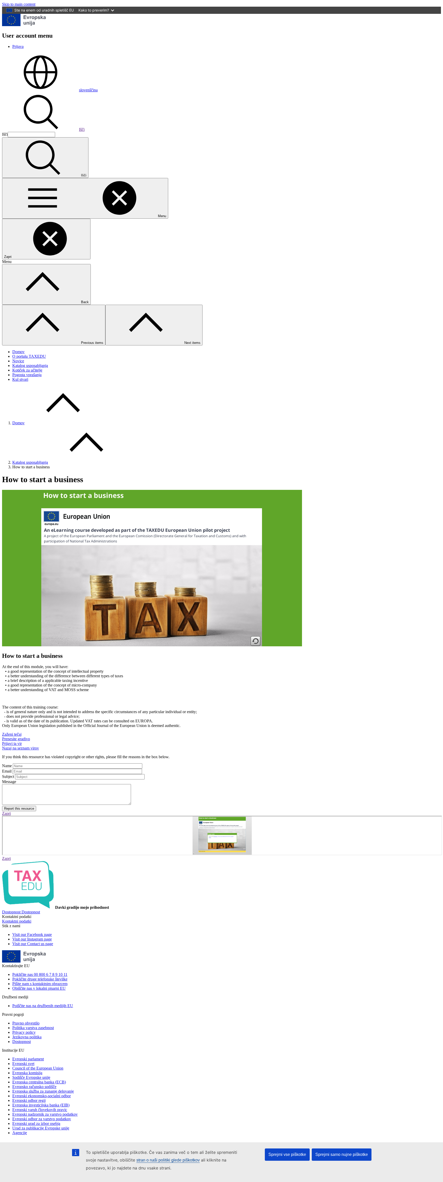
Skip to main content (18, 4)
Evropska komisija (27, 1073)
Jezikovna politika (27, 1037)
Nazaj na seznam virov (20, 748)
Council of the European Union (37, 1068)
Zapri (6, 813)
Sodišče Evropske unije (31, 1077)
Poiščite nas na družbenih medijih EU (42, 1006)
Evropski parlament (28, 1059)
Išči (82, 129)
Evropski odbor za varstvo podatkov (41, 1119)
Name (7, 766)
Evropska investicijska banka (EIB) (40, 1105)
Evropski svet (23, 1063)
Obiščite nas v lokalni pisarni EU (39, 988)
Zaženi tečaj (12, 734)
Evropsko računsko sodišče (34, 1086)
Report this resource (19, 808)
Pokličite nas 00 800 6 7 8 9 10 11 (39, 974)
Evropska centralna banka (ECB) (39, 1082)
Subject (8, 776)
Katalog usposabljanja (30, 365)
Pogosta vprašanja (27, 375)
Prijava (18, 46)
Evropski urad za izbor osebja (36, 1123)
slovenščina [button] (88, 90)
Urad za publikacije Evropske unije (40, 1128)
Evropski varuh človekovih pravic (39, 1109)
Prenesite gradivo (16, 739)
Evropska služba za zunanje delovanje (43, 1091)
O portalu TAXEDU (29, 356)
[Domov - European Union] (24, 25)
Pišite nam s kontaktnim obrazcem (39, 984)
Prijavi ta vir (12, 743)
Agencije (19, 1133)
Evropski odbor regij (29, 1100)
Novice (18, 361)
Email (7, 771)
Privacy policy (24, 1032)
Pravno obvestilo (25, 1023)
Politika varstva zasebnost (33, 1028)
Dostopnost (21, 1041)
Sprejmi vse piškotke (287, 1154)
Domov (18, 352)
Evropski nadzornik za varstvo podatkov (45, 1114)
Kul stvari (20, 379)
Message (9, 781)
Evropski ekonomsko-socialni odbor (41, 1096)
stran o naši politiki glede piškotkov (168, 1160)
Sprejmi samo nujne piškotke (341, 1154)
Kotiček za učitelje (27, 370)
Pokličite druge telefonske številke (39, 979)
